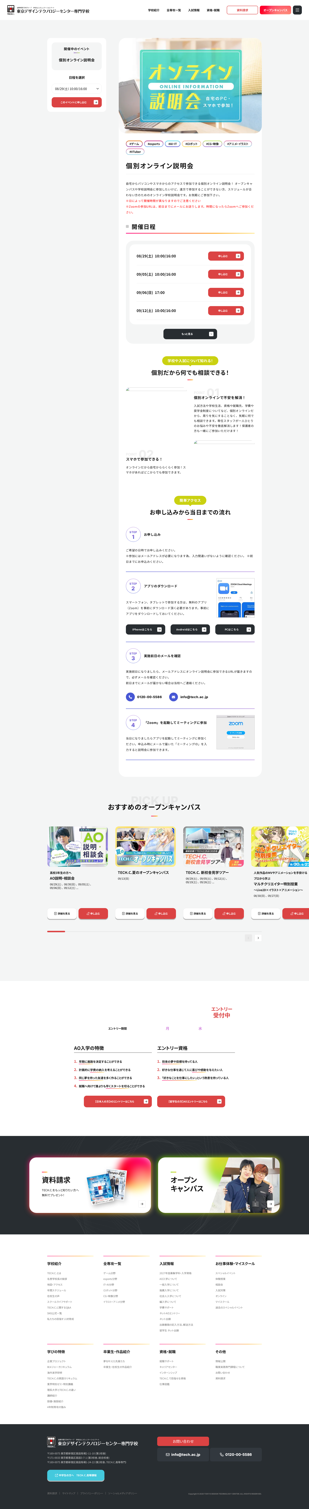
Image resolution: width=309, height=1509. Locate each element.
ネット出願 (165, 1319)
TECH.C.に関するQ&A (59, 1307)
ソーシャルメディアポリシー (122, 1493)
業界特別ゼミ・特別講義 (60, 1384)
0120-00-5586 (149, 697)
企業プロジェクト (56, 1361)
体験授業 (220, 1279)
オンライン (220, 1296)
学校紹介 (154, 10)
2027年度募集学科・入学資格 (176, 1273)
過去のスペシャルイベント (229, 1307)
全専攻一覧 (174, 10)
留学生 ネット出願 (169, 1330)
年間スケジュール (56, 1290)
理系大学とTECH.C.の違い (61, 1390)
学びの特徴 (56, 1351)
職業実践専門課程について (230, 1367)
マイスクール (222, 1302)
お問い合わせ (222, 1372)
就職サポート (167, 1361)
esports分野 (110, 1279)
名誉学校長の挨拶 (57, 1279)
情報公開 (220, 1361)
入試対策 (220, 1290)
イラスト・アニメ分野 (114, 1302)
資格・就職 (213, 10)
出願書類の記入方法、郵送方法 (176, 1324)
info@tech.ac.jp (194, 697)
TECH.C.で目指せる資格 (173, 1378)
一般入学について (169, 1284)
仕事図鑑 (165, 1384)
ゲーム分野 (109, 1273)
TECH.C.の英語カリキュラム (62, 1378)
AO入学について (168, 1279)
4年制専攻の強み (56, 1407)
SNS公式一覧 (54, 1313)
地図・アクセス (55, 1284)
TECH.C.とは (54, 1273)
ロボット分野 (110, 1290)
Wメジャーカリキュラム (59, 1367)
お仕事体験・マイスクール (235, 1263)
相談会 (219, 1284)
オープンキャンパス (275, 10)
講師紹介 (52, 1395)
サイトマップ (68, 1493)
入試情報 (194, 10)
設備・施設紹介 (55, 1401)
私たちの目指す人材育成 (60, 1319)
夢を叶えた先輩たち (114, 1361)
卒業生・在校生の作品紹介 (117, 1367)
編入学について (168, 1302)
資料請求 (242, 10)
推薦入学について (169, 1290)
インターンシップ (168, 1372)
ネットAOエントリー (170, 1313)
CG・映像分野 (110, 1296)
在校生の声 (53, 1296)
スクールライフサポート (59, 1302)
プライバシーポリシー (91, 1493)
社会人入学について (170, 1296)
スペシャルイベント (225, 1273)
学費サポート (167, 1307)
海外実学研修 (54, 1372)
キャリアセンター (168, 1367)
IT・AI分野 (108, 1284)
